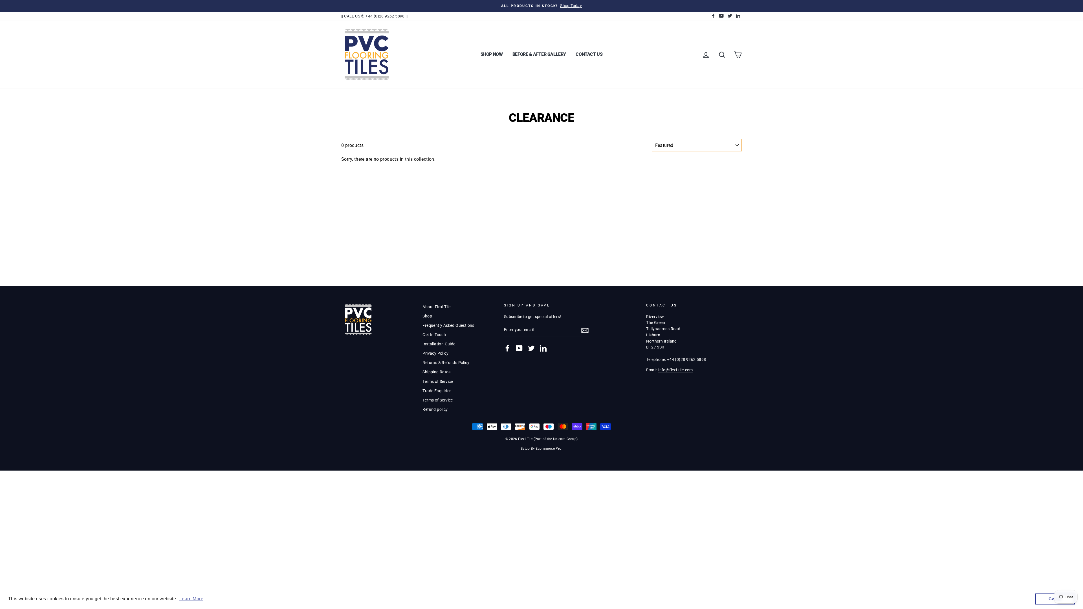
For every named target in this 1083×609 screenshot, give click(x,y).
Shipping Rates (436, 372)
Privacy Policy (435, 353)
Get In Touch (434, 334)
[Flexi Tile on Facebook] (507, 348)
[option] (541, 6)
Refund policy (435, 409)
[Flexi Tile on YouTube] (519, 348)
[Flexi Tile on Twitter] (531, 348)
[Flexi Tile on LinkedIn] (543, 348)
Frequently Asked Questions (448, 325)
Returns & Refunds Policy (445, 362)
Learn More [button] (191, 598)
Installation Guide (438, 344)
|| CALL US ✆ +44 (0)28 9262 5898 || (374, 16)
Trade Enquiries (436, 391)
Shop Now (492, 54)
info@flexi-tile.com (675, 370)
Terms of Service (437, 381)
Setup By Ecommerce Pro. (541, 449)
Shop (427, 316)
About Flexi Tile (436, 306)
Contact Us (589, 54)
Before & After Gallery (539, 54)
